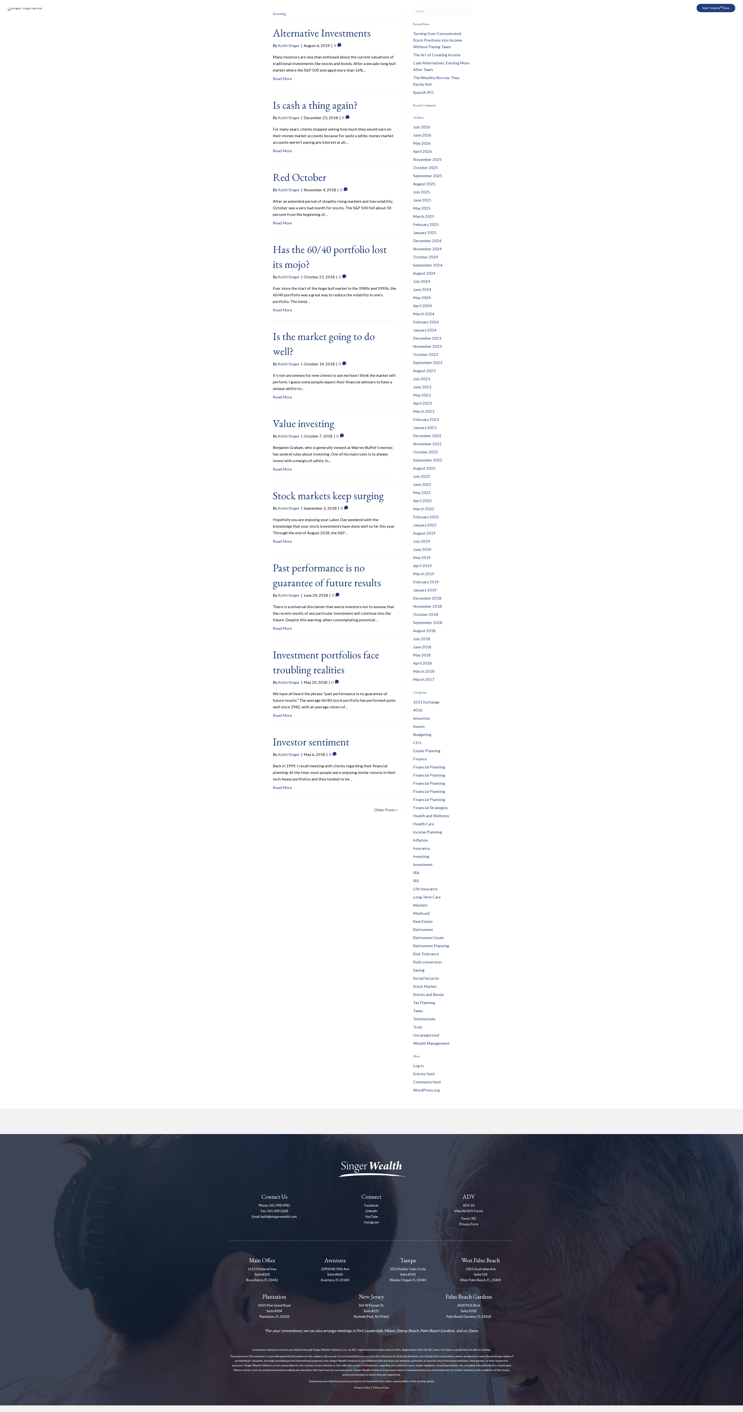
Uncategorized (426, 1035)
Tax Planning (424, 1002)
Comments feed (427, 1082)
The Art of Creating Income (437, 54)
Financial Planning (429, 767)
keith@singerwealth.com (279, 1217)
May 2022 (422, 492)
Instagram (371, 1222)
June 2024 (422, 289)
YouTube (371, 1217)
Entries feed (424, 1073)
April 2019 (422, 565)
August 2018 (424, 630)
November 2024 (427, 248)
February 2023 (426, 419)
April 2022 (422, 500)
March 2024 (423, 313)
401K (418, 710)
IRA (416, 872)
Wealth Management (431, 1043)
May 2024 (422, 297)
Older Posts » (385, 809)
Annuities (421, 718)
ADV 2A (469, 1205)
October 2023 (425, 354)
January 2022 (425, 525)
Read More (282, 78)
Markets (420, 905)
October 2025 (425, 167)
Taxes (418, 1010)
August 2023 (424, 370)
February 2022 (426, 517)
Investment (423, 864)
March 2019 (423, 573)
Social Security (426, 978)
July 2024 (421, 281)
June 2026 (422, 135)
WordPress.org (426, 1090)
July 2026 (421, 127)
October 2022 (425, 452)
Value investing (303, 423)
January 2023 (425, 427)
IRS (416, 880)
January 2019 (425, 590)
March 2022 (423, 508)
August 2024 (424, 273)
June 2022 (422, 484)
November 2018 (427, 606)
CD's (417, 742)
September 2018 (427, 622)
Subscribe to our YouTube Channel (696, 31)
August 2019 (424, 533)
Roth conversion (427, 962)
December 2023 (427, 338)
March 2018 (423, 671)
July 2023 (421, 378)
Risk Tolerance (426, 953)
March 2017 (423, 679)
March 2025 (423, 216)
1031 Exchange (426, 702)
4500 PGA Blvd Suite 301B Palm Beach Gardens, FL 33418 (468, 1311)
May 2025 (422, 208)
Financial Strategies (430, 807)
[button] (677, 8)
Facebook (371, 1205)
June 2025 (422, 200)
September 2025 (427, 175)
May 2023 (422, 395)
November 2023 (427, 346)
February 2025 (426, 224)
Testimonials (424, 1018)
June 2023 (422, 387)
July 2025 (421, 192)
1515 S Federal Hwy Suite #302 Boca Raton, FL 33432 (262, 1274)
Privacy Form (468, 1224)
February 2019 (426, 582)
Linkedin (371, 1211)
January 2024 (425, 330)
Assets (419, 726)
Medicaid (421, 913)
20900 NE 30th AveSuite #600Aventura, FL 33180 (335, 1274)
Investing (421, 856)
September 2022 (427, 460)
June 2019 (422, 549)
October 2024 (425, 257)
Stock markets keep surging (328, 495)
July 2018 (421, 638)
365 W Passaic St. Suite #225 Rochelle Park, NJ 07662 (371, 1311)
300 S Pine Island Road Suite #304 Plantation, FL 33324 (274, 1311)
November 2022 (427, 443)
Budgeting (422, 734)
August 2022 (424, 468)
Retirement (423, 929)
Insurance (421, 848)
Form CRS (468, 1218)
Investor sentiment (311, 742)
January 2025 (425, 232)
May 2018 (422, 655)
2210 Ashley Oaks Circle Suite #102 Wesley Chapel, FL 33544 (408, 1274)
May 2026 (422, 143)
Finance (420, 758)
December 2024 (427, 240)
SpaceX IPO (423, 92)
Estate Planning (426, 750)
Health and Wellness (431, 815)
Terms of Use (381, 1387)
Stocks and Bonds (428, 994)
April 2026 (422, 151)
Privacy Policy (362, 1387)
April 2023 (422, 403)
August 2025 (424, 183)
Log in (418, 1065)
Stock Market (425, 986)
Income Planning (427, 832)
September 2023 (427, 362)
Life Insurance (425, 888)
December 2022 (427, 435)
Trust (417, 1027)
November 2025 (427, 159)
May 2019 (422, 557)
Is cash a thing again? (315, 105)
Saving (419, 970)
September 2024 (427, 265)
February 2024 (426, 322)
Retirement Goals (428, 937)
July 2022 (421, 476)
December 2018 (427, 598)
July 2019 (421, 541)
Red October (299, 177)
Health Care (423, 823)
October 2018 (425, 614)
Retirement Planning (431, 945)
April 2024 (422, 305)
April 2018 (422, 663)
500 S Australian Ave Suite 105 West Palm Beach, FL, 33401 (480, 1274)
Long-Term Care (427, 897)
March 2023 (423, 411)
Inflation (420, 840)
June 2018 (422, 646)
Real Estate (423, 921)
